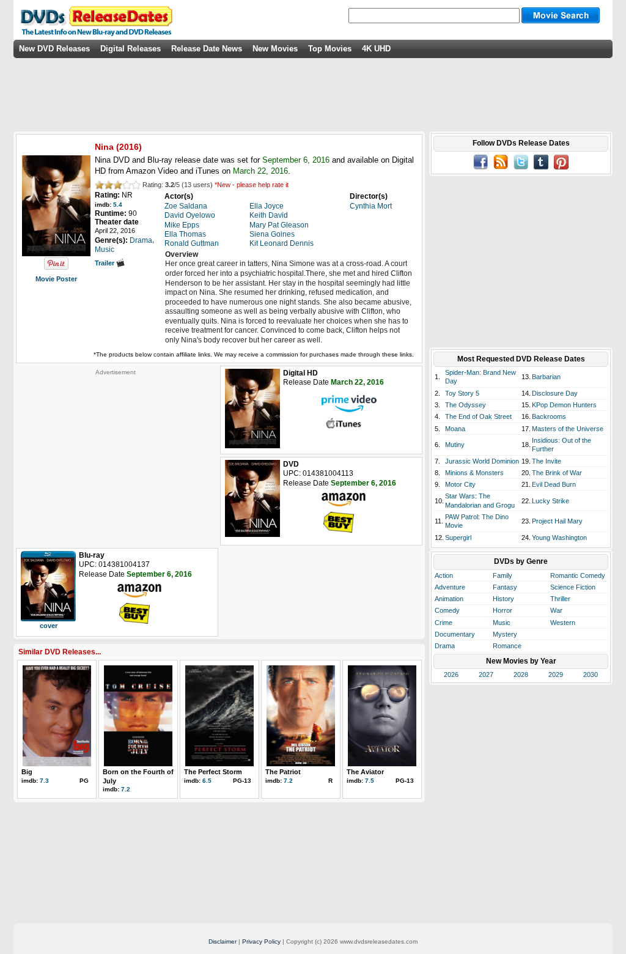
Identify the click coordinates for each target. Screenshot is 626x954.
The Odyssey (465, 405)
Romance (507, 645)
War (556, 610)
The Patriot (283, 771)
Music (501, 622)
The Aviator (365, 771)
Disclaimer (222, 941)
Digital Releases (130, 48)
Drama (445, 645)
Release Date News (206, 48)
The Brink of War (557, 472)
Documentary (455, 634)
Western (562, 622)
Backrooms (549, 416)
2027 (486, 674)
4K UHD (376, 48)
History (503, 598)
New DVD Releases (54, 48)
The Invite (546, 461)
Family (502, 575)
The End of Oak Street (478, 416)
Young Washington (559, 537)
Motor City (460, 484)
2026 (451, 674)
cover (48, 625)
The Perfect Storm (213, 771)
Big (26, 771)
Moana (455, 428)
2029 (555, 674)
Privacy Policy (261, 941)
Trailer (105, 263)
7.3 (44, 780)
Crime (443, 622)
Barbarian (546, 376)
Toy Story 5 (462, 393)
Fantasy (505, 587)
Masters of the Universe (567, 428)
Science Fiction (572, 587)
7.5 (369, 780)
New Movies (275, 48)
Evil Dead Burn (554, 484)
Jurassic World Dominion (482, 461)
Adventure (450, 587)
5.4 (117, 204)
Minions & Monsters (474, 472)
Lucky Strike (550, 501)
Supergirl (458, 537)
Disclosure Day (555, 393)
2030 (590, 674)
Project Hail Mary (557, 521)
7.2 (125, 789)
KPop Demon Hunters (564, 405)
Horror (502, 610)
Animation (449, 598)
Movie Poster (56, 279)
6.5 (207, 780)
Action (444, 575)
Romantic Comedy (577, 575)
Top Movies (330, 48)
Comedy (447, 610)
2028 (521, 674)
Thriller (560, 598)
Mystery (505, 634)
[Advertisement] (115, 452)
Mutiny (455, 444)
